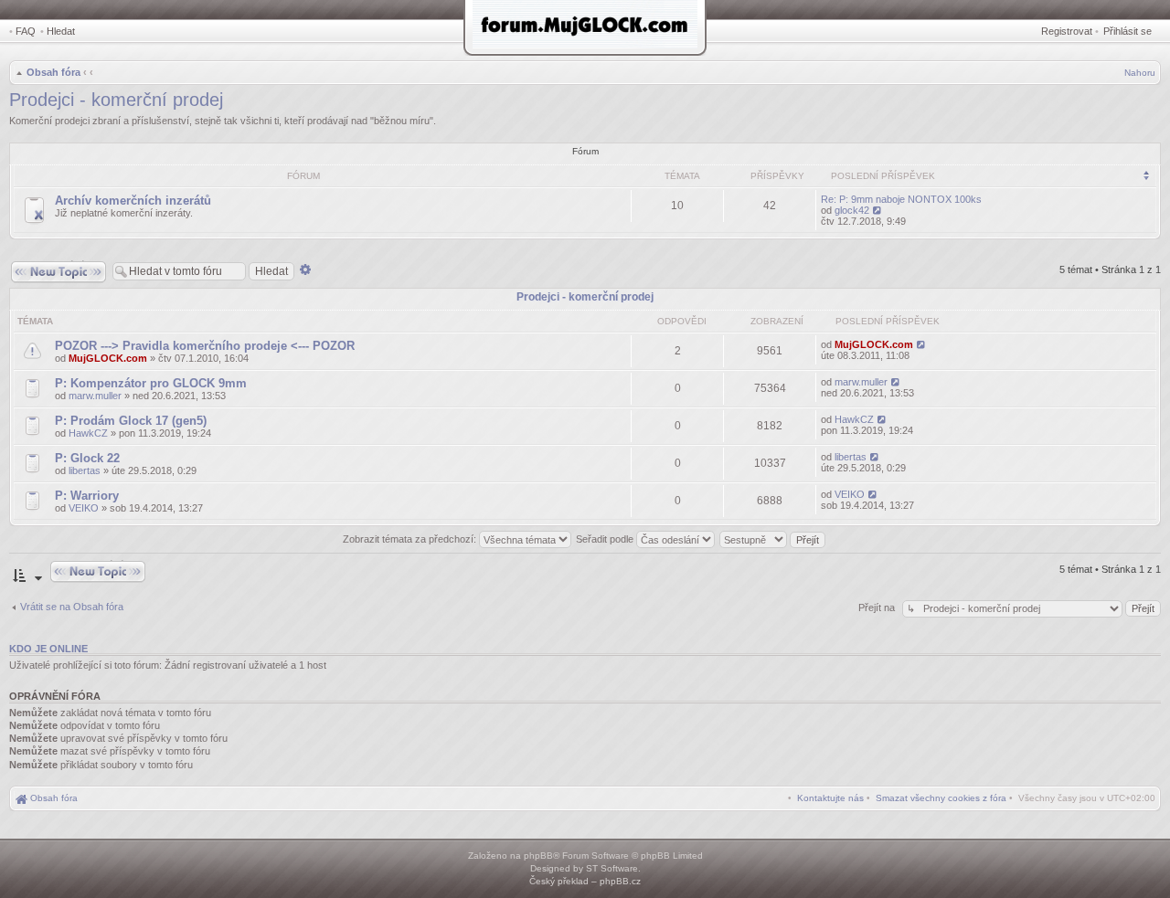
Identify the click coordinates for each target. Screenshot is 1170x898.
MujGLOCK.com (108, 358)
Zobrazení (776, 321)
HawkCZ (88, 433)
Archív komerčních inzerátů (133, 200)
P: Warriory (87, 495)
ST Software (612, 868)
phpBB (538, 855)
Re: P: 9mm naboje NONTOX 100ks (901, 199)
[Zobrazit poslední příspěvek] (878, 210)
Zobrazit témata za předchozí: (411, 539)
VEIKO (84, 507)
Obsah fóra (53, 72)
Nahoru (1139, 73)
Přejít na (878, 607)
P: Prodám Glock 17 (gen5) (131, 421)
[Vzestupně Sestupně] (773, 539)
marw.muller (95, 395)
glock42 (852, 210)
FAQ (26, 31)
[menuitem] (941, 798)
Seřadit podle (606, 539)
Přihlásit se (1127, 31)
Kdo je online (48, 648)
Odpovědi (682, 321)
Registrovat (1066, 31)
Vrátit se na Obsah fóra (71, 606)
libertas (85, 470)
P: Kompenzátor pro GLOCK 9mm (151, 383)
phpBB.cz (620, 881)
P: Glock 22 (87, 458)
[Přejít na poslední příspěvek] (922, 344)
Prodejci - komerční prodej (116, 100)
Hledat (61, 31)
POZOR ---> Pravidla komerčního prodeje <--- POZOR (205, 346)
